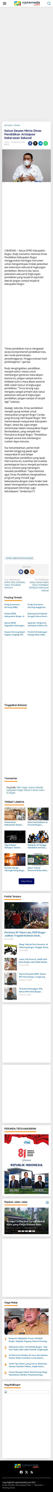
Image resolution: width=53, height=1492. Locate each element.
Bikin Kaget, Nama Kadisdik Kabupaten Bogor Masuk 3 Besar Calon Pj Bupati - (25, 790)
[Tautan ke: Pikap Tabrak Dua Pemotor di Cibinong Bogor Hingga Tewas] (10, 949)
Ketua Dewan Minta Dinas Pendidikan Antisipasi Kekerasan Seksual (39, 585)
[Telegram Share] (40, 143)
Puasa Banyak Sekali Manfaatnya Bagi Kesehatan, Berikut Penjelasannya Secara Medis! (28, 1373)
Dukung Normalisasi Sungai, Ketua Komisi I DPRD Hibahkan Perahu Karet (38, 615)
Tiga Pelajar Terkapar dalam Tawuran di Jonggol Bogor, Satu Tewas (14, 846)
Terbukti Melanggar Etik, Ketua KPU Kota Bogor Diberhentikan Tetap (31, 990)
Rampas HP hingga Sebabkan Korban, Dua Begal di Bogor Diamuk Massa (37, 846)
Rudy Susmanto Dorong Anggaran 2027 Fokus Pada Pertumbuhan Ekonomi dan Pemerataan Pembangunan (36, 605)
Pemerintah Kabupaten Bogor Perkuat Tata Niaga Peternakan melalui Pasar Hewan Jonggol (14, 823)
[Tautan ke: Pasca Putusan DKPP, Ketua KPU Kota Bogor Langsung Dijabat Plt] (10, 978)
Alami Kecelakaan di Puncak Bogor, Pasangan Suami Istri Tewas (38, 823)
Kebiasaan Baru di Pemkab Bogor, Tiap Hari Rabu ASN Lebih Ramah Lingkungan (28, 1348)
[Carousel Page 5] (33, 1231)
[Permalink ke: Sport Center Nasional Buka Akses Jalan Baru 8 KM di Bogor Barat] (38, 859)
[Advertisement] (26, 36)
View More (26, 881)
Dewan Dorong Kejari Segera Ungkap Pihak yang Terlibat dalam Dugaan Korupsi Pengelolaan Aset (14, 633)
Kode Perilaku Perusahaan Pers (16, 1485)
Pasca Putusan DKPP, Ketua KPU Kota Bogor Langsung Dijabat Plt (32, 975)
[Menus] (4, 3)
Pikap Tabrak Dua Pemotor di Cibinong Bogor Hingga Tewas (33, 945)
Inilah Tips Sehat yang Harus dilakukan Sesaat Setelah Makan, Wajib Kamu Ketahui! (28, 1365)
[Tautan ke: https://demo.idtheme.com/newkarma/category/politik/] (47, 1202)
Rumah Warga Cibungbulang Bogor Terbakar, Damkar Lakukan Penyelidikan (14, 869)
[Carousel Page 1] (19, 1231)
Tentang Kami (8, 1487)
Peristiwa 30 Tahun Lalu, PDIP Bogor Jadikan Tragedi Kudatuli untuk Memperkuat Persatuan (25, 934)
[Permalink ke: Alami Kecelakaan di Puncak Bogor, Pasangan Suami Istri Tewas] (38, 813)
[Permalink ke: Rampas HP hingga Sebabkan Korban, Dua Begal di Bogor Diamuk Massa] (38, 836)
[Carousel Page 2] (22, 1231)
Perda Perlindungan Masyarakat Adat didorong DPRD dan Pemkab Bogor (37, 633)
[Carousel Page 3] (26, 1231)
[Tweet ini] (35, 143)
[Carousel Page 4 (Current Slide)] (30, 1231)
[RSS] (32, 571)
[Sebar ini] (30, 143)
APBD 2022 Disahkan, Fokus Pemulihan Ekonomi (14, 583)
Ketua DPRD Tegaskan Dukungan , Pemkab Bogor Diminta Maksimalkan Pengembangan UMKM (14, 624)
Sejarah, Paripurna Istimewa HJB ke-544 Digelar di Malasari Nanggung (38, 624)
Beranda (38, 1485)
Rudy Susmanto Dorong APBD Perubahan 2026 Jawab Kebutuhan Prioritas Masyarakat (14, 605)
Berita (6, 144)
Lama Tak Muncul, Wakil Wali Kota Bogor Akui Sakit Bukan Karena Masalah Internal (33, 960)
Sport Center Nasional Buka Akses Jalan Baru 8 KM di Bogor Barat (38, 869)
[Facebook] (21, 571)
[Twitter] (26, 571)
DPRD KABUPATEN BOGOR (19, 558)
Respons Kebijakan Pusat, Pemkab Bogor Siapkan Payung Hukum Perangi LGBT (28, 1339)
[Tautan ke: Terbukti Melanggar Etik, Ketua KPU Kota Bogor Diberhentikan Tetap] (10, 993)
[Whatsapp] (45, 143)
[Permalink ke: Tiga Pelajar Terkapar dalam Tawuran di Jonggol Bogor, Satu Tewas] (14, 836)
